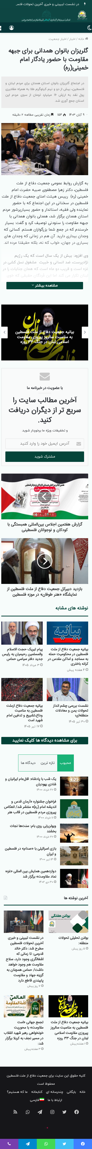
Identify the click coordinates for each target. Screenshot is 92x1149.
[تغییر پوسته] (89, 29)
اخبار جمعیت (57, 39)
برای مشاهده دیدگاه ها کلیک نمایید (44, 740)
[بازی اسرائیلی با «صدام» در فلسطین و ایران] (74, 855)
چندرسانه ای (54, 1092)
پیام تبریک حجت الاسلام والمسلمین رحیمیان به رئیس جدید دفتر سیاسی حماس (22, 654)
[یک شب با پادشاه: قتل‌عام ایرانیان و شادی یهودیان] (74, 786)
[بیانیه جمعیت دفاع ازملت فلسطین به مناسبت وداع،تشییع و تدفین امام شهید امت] (22, 689)
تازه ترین (48, 763)
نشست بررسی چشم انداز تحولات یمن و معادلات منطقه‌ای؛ (70, 710)
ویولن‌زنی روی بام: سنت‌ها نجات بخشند (33, 828)
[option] (44, 332)
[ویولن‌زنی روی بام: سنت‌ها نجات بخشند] (74, 833)
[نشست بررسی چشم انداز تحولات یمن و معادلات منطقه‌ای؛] (67, 689)
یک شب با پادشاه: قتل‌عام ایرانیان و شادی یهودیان (30, 781)
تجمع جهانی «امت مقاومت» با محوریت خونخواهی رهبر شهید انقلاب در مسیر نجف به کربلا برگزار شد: (23, 1033)
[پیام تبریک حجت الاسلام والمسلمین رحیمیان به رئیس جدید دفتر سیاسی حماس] (22, 633)
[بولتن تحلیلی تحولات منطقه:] (68, 922)
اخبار (72, 39)
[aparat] (46, 1128)
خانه (81, 39)
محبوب (65, 763)
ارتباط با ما (55, 1100)
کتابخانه (36, 1092)
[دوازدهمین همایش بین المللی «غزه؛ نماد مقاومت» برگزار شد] (74, 878)
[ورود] (11, 29)
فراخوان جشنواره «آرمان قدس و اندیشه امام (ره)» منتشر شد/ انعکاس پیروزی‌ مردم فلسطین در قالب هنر (30, 807)
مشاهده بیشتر (46, 285)
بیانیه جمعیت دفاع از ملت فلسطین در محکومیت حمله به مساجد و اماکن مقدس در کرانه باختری (68, 657)
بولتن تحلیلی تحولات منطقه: (73, 940)
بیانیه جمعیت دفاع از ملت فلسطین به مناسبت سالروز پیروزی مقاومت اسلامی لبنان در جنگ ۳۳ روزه (44, 337)
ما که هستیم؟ (17, 1092)
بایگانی (71, 1092)
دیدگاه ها (28, 763)
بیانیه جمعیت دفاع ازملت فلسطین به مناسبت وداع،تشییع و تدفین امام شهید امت (24, 713)
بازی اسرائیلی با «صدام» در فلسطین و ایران (30, 851)
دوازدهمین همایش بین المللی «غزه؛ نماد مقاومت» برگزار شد (30, 874)
